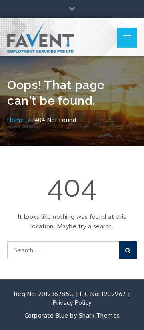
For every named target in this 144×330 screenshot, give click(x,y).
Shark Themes (99, 315)
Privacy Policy (72, 302)
